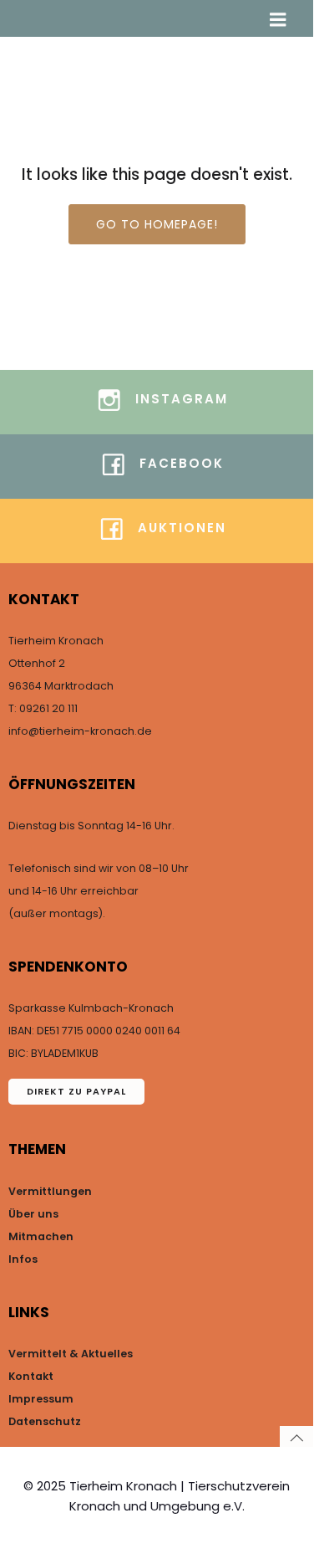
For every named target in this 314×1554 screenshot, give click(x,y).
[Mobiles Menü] (278, 20)
